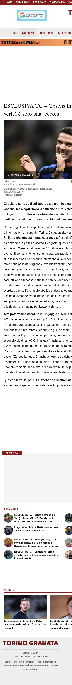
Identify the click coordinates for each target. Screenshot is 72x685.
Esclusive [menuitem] (28, 32)
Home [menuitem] (14, 32)
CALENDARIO (57, 2)
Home (9, 2)
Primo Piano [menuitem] (46, 32)
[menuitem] (4, 33)
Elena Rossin (13, 192)
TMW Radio (22, 2)
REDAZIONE (39, 2)
